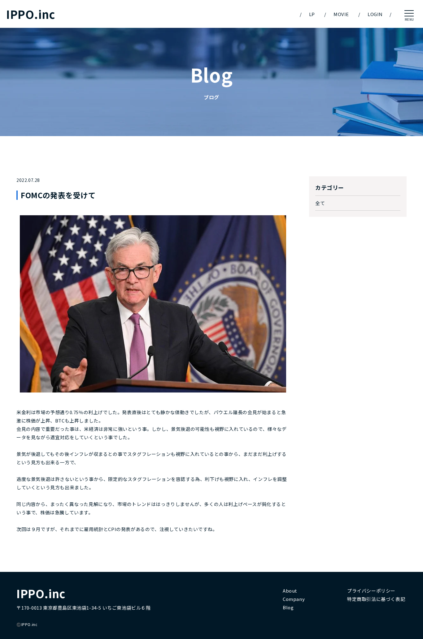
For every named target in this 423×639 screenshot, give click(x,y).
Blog (288, 607)
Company (294, 599)
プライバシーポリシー (371, 590)
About (290, 590)
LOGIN (375, 14)
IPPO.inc (30, 14)
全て (320, 203)
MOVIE (341, 14)
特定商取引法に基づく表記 (376, 599)
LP (312, 14)
